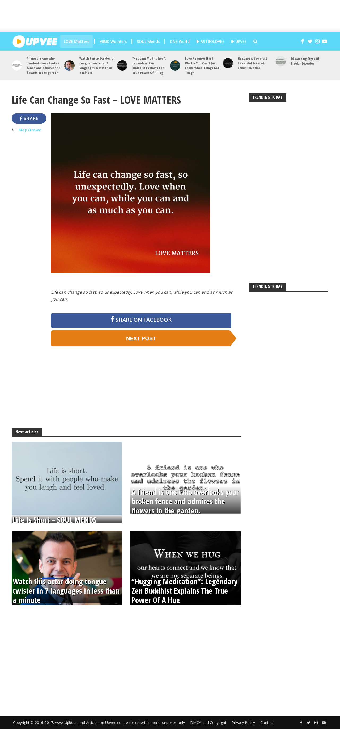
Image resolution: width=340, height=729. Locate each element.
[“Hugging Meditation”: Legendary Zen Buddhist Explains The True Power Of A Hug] (122, 65)
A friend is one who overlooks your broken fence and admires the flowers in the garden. (43, 65)
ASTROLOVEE (211, 41)
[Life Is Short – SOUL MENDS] (67, 478)
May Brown (30, 130)
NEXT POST (141, 338)
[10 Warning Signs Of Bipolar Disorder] (281, 61)
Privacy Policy (243, 722)
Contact (267, 722)
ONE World (180, 41)
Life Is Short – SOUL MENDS (54, 520)
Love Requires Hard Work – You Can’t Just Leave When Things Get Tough (202, 65)
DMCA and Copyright (208, 722)
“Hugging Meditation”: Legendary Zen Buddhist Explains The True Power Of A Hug (149, 65)
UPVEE (240, 41)
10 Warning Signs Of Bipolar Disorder (305, 61)
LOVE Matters (76, 41)
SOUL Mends (148, 41)
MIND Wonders (113, 41)
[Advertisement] (174, 16)
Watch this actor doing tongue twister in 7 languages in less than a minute (96, 65)
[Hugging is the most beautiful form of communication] (228, 63)
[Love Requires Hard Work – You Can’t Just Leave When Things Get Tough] (175, 65)
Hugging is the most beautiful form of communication (252, 63)
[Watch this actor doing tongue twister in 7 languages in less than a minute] (69, 65)
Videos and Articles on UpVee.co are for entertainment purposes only (125, 722)
